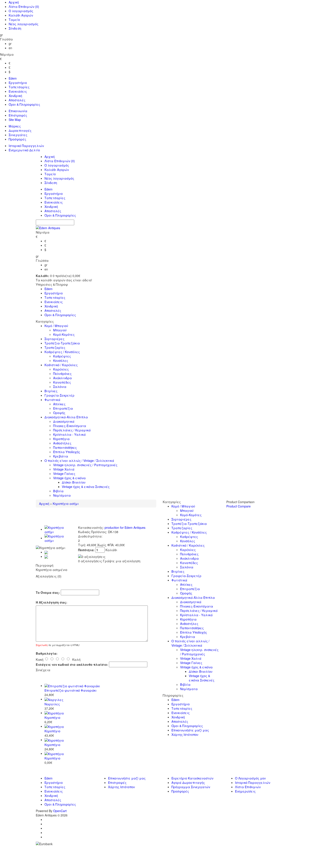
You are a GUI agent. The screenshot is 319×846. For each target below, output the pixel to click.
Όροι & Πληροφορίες (24, 104)
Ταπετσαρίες (19, 87)
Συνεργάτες (18, 135)
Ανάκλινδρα (62, 378)
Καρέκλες (61, 369)
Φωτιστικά (52, 399)
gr (10, 43)
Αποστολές (17, 100)
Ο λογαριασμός (21, 11)
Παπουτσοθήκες (65, 447)
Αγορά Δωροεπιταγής (188, 782)
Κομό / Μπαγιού (56, 326)
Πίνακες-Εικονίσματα (69, 426)
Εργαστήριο (18, 82)
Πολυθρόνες (62, 373)
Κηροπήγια (61, 439)
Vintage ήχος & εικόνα (69, 478)
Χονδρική (15, 95)
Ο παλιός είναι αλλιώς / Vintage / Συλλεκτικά (79, 460)
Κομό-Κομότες (64, 334)
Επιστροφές (18, 115)
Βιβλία (58, 491)
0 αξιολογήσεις (90, 561)
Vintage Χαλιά (63, 469)
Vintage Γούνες (64, 473)
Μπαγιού (60, 330)
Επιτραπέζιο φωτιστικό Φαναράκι (70, 690)
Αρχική (14, 2)
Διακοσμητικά (63, 421)
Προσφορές (17, 139)
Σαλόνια (59, 386)
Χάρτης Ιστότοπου (184, 734)
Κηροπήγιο (52, 717)
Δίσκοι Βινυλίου (74, 482)
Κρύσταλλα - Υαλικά (69, 434)
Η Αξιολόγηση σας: (51, 602)
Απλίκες (59, 404)
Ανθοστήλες (62, 443)
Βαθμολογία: (47, 653)
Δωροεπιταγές (20, 130)
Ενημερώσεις (245, 791)
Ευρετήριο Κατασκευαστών (192, 778)
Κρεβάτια (60, 456)
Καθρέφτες (62, 356)
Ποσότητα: (86, 550)
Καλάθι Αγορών (21, 15)
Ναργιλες (52, 704)
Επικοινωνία (18, 111)
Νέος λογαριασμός (23, 24)
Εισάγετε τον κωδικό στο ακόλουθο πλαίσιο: (72, 664)
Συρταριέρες (54, 339)
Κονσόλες (60, 360)
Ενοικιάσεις (18, 91)
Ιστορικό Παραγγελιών (26, 146)
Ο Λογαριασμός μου (250, 778)
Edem (13, 78)
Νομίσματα (62, 495)
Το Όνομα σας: (48, 592)
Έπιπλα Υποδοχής (66, 452)
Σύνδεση (15, 28)
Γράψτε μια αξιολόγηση (121, 561)
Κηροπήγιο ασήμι (66, 503)
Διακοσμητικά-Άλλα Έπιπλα (66, 417)
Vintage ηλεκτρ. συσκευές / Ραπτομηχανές (85, 465)
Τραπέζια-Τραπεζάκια (62, 343)
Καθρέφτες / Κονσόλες (62, 352)
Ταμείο (14, 19)
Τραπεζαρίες (54, 347)
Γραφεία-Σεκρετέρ (59, 395)
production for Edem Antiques (125, 527)
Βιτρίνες (51, 391)
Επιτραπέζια (63, 408)
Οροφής (59, 412)
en (10, 48)
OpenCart (60, 811)
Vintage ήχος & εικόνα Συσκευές (86, 486)
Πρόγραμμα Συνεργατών (190, 787)
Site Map (15, 119)
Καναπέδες (62, 382)
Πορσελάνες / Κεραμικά (72, 430)
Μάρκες (15, 126)
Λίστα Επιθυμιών (24, 6)
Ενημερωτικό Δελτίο (24, 150)
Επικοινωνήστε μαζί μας (190, 730)
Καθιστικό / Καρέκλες (61, 365)
